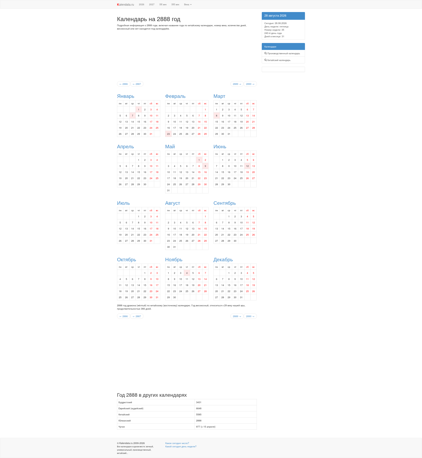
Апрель (125, 146)
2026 (141, 4)
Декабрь (223, 259)
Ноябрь (173, 259)
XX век (162, 4)
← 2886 (124, 84)
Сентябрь (224, 202)
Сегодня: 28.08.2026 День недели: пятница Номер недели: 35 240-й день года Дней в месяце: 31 (276, 29)
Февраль (175, 95)
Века (187, 4)
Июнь (219, 146)
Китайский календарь (278, 60)
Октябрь (126, 259)
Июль (123, 202)
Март (219, 95)
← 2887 (137, 84)
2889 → (237, 84)
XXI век (175, 4)
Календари (270, 46)
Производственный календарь (283, 53)
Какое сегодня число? (177, 443)
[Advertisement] (187, 55)
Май (170, 146)
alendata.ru (125, 4)
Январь (125, 95)
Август (172, 202)
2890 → (250, 84)
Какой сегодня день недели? (180, 446)
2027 (151, 4)
